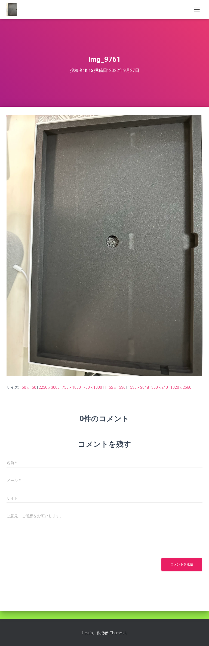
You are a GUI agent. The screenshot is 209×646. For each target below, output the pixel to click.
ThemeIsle (118, 633)
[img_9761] (104, 245)
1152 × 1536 (114, 387)
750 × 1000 (71, 387)
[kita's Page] (14, 9)
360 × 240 (159, 387)
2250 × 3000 (49, 387)
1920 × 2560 (180, 387)
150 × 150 (28, 387)
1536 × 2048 (138, 387)
